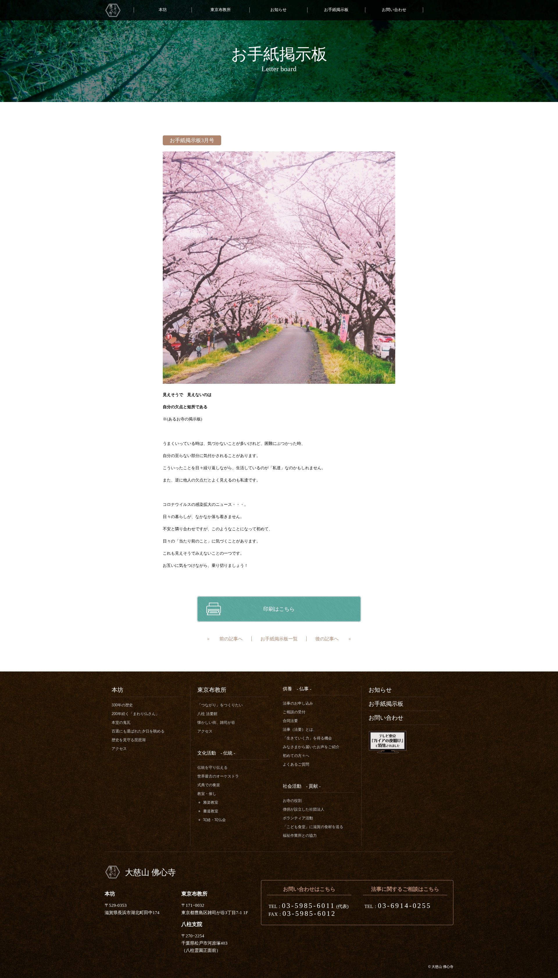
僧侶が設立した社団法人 (303, 809)
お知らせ (278, 10)
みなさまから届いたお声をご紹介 (311, 747)
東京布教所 (220, 10)
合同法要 (290, 721)
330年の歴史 (122, 705)
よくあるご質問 (296, 764)
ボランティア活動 (298, 818)
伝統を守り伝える (212, 767)
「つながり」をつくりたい (220, 705)
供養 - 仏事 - (297, 688)
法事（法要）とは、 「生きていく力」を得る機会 (307, 733)
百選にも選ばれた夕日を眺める (138, 731)
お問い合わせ (394, 10)
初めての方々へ (296, 755)
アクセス (119, 748)
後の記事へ (327, 638)
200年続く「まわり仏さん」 (135, 714)
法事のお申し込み (298, 703)
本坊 (163, 10)
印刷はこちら (279, 609)
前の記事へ (231, 638)
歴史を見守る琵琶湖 (129, 740)
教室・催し (206, 793)
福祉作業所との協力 (300, 835)
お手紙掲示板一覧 (279, 638)
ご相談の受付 (294, 712)
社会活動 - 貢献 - (302, 786)
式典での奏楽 (208, 785)
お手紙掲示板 (336, 10)
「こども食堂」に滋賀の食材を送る (313, 827)
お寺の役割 (292, 800)
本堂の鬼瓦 (121, 722)
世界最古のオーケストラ (218, 776)
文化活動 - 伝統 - (216, 752)
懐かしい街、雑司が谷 (216, 722)
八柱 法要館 (207, 714)
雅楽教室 (210, 802)
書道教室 (210, 811)
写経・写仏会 (214, 820)
